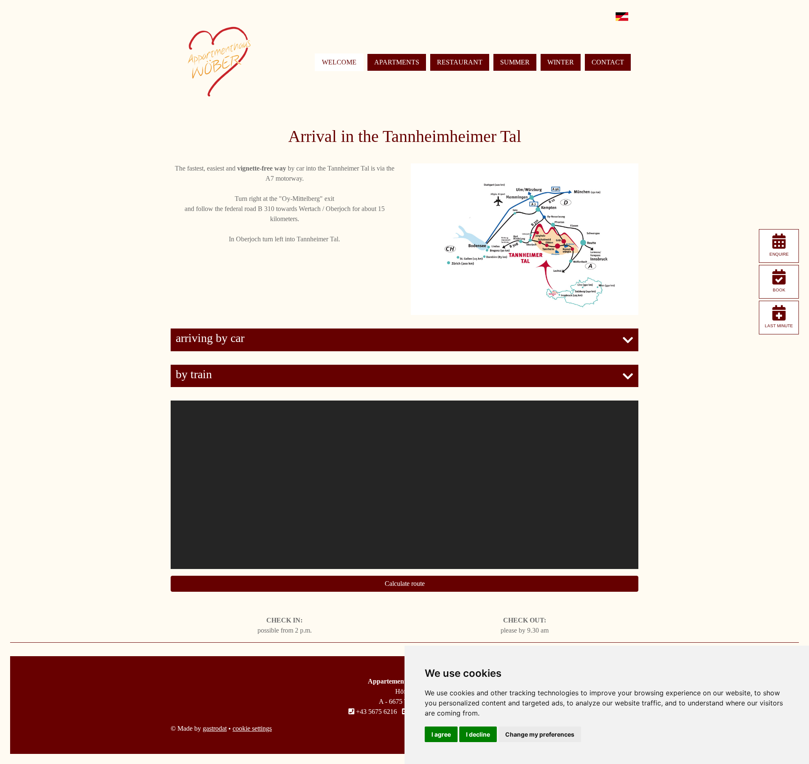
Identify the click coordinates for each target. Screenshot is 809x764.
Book (779, 290)
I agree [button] (441, 734)
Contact (608, 62)
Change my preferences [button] (539, 734)
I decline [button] (478, 734)
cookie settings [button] (252, 728)
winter (560, 62)
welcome (339, 62)
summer (515, 62)
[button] (404, 340)
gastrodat (215, 728)
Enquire (779, 254)
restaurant (459, 62)
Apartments (396, 62)
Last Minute (779, 325)
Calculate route (405, 583)
